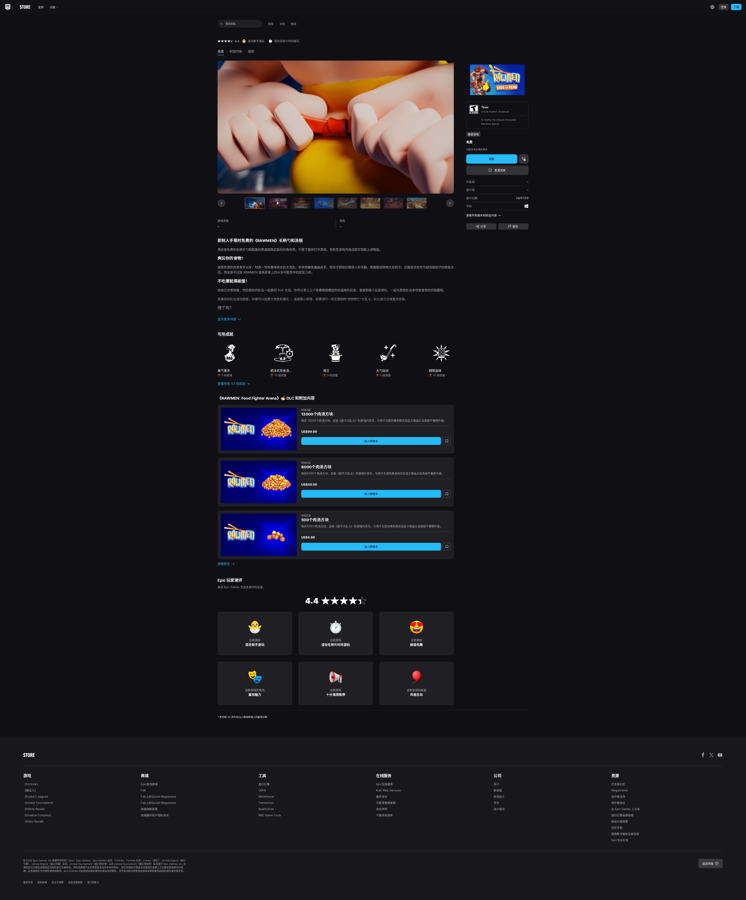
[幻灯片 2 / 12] (278, 203)
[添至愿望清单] (447, 441)
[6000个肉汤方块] (259, 482)
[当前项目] (255, 203)
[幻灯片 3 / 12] (301, 203)
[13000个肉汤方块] (259, 429)
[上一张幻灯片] (221, 203)
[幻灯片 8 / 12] (417, 203)
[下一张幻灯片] (450, 203)
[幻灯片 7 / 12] (393, 203)
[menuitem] (271, 24)
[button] (336, 319)
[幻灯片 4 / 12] (324, 203)
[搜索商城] (221, 24)
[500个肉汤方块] (259, 534)
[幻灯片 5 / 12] (347, 203)
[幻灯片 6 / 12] (370, 203)
